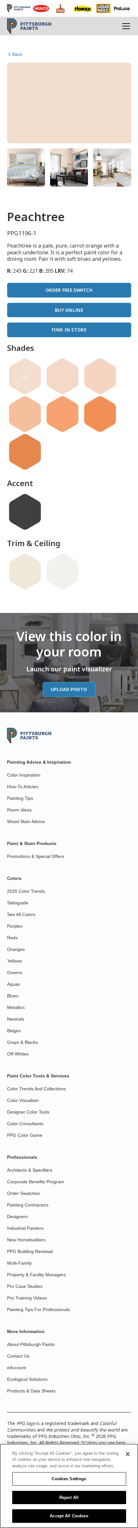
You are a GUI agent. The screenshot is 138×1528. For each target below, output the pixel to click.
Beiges (14, 1030)
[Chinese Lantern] (100, 414)
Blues (12, 995)
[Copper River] (63, 414)
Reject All (69, 1497)
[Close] (128, 1454)
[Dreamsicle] (100, 376)
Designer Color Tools (28, 1112)
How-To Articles (22, 786)
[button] (124, 26)
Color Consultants (25, 1123)
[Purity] (25, 572)
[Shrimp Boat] (25, 414)
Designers (17, 1216)
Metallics (16, 1007)
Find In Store (69, 330)
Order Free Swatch (69, 290)
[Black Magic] (25, 512)
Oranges (16, 949)
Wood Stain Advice (26, 821)
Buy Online (69, 310)
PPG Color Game (24, 1135)
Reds (12, 937)
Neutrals (15, 1019)
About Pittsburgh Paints (31, 1344)
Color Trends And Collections (36, 1088)
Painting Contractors (27, 1204)
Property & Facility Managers (36, 1274)
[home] (29, 26)
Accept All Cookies (69, 1515)
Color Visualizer (23, 1100)
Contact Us (18, 1356)
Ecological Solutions (27, 1379)
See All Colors (21, 914)
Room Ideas (19, 809)
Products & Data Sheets (31, 1390)
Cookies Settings (69, 1478)
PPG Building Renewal (30, 1251)
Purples (14, 926)
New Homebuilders (26, 1239)
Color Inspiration (23, 775)
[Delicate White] (63, 572)
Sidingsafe (17, 902)
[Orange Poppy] (25, 452)
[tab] (26, 167)
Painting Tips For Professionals (38, 1309)
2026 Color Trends (26, 891)
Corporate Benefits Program (35, 1181)
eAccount (16, 1367)
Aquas (13, 984)
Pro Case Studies (24, 1286)
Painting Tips (20, 798)
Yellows (14, 960)
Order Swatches (23, 1193)
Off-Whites (18, 1053)
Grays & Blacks (22, 1042)
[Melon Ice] (63, 376)
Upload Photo (69, 689)
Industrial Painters (25, 1228)
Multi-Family (19, 1263)
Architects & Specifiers (29, 1170)
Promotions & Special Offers (35, 856)
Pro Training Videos (27, 1297)
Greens (14, 972)
